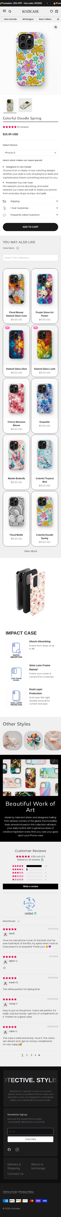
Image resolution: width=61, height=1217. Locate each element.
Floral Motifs (16, 535)
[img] (9, 929)
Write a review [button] (30, 886)
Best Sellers (45, 19)
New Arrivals (10, 19)
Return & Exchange (38, 1166)
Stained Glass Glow (16, 369)
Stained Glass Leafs (44, 369)
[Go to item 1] (10, 105)
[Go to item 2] (25, 105)
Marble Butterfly (16, 478)
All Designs (27, 19)
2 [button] (27, 1055)
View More (30, 551)
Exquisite (45, 422)
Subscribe (30, 1139)
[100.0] (29, 903)
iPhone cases (42, 1094)
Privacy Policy (26, 1191)
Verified (29, 913)
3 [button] (31, 1055)
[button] (10, 127)
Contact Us (15, 1174)
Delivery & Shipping (14, 1166)
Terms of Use (10, 1191)
